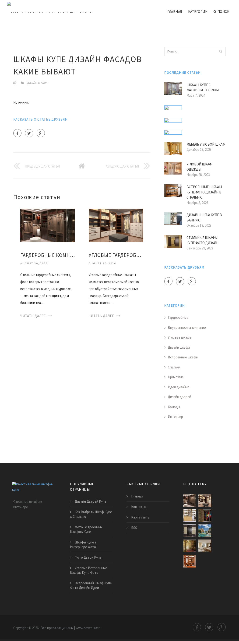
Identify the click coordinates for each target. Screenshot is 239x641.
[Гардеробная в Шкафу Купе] (189, 515)
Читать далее (33, 316)
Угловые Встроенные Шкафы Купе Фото (88, 570)
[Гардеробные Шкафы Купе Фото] (189, 545)
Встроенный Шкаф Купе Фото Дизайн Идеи (91, 585)
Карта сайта (140, 517)
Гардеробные (178, 317)
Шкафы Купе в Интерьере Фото (83, 544)
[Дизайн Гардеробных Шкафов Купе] (204, 530)
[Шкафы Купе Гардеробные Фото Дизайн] (204, 515)
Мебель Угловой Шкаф (205, 144)
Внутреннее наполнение (187, 327)
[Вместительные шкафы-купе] (50, 7)
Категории (198, 11)
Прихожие (176, 377)
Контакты (138, 506)
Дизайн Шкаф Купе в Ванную (204, 217)
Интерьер (175, 416)
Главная (174, 11)
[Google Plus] (41, 133)
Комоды (174, 407)
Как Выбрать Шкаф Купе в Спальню (91, 514)
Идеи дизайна (178, 387)
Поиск (223, 11)
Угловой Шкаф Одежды (199, 167)
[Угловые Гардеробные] (116, 225)
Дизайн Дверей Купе (90, 501)
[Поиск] (220, 51)
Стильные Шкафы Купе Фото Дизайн (202, 240)
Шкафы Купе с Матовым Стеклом (202, 87)
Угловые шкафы (180, 337)
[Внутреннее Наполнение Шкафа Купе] (189, 561)
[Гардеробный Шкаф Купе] (189, 530)
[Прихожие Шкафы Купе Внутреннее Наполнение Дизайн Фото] (204, 545)
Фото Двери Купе (88, 557)
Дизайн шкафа (37, 82)
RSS (134, 527)
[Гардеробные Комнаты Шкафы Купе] (47, 225)
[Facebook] (17, 133)
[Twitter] (29, 133)
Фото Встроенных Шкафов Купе (86, 529)
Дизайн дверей (179, 397)
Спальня (174, 367)
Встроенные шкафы (183, 357)
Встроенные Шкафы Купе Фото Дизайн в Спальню (204, 192)
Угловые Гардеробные (116, 255)
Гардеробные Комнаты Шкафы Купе (47, 255)
